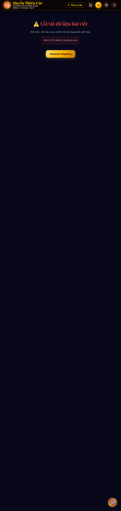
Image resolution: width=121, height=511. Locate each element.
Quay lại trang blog (60, 53)
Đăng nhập (76, 5)
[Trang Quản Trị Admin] (106, 5)
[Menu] (114, 5)
